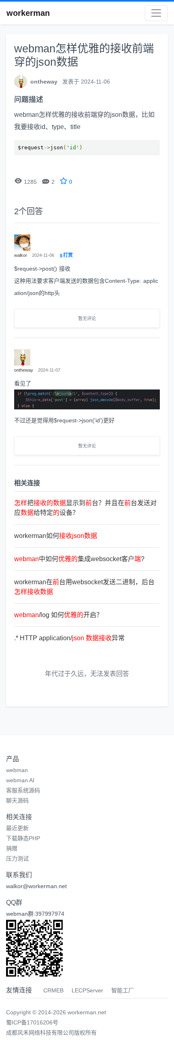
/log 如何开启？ (58, 614)
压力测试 (17, 858)
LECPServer (87, 990)
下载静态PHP (23, 838)
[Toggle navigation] (156, 13)
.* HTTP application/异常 (69, 638)
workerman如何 (55, 535)
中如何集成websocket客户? (79, 558)
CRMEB (53, 990)
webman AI (20, 780)
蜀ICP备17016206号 (32, 1022)
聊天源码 (17, 800)
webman (17, 770)
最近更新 (17, 828)
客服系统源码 (23, 790)
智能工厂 (122, 990)
